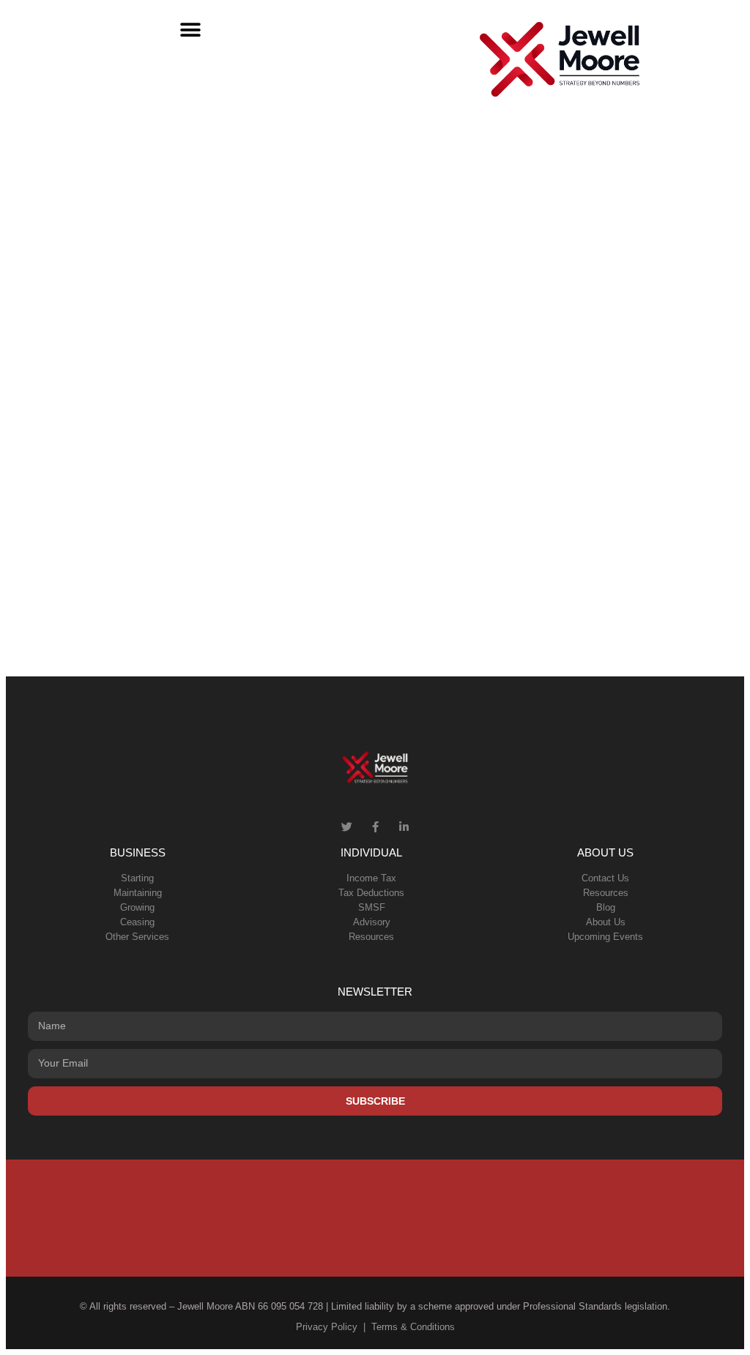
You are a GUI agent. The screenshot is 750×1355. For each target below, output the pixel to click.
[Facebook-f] (375, 826)
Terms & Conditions (413, 1326)
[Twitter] (346, 826)
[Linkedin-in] (403, 826)
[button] (190, 29)
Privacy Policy (326, 1326)
